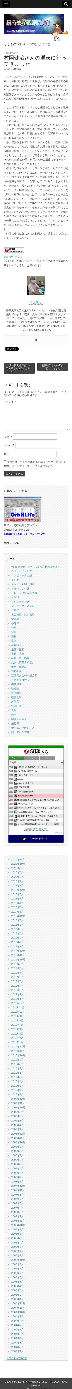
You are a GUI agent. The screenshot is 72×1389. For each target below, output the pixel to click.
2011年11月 (18, 1007)
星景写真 (16, 645)
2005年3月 (17, 1290)
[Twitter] (36, 340)
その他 (15, 579)
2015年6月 (17, 894)
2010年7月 (17, 1068)
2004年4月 (17, 1338)
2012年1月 (17, 998)
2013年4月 (17, 933)
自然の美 (16, 671)
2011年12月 (18, 1003)
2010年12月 (18, 1046)
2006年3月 (17, 1246)
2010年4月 (17, 1081)
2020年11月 (18, 859)
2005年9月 (17, 1264)
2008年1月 (17, 1181)
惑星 (13, 631)
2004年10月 (18, 1312)
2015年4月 (17, 902)
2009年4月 (17, 1125)
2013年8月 (17, 920)
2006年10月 (18, 1225)
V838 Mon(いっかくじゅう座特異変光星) (35, 566)
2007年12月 (18, 1185)
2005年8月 (17, 1268)
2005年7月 (17, 1272)
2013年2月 (17, 942)
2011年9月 (17, 1016)
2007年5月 (17, 1203)
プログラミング (20, 601)
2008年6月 (17, 1159)
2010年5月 (17, 1077)
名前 (8, 436)
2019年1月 (17, 885)
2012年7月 (17, 972)
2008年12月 (18, 1133)
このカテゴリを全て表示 (36, 829)
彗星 (13, 627)
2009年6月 (17, 1120)
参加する (59, 833)
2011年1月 (17, 1042)
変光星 (15, 618)
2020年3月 (17, 876)
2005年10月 (18, 1259)
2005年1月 (17, 1299)
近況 (13, 710)
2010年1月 (17, 1094)
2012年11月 (18, 955)
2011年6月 (17, 1029)
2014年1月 (17, 911)
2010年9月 (17, 1059)
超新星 (15, 701)
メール (9, 445)
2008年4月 (17, 1168)
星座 (13, 640)
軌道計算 (16, 706)
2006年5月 (17, 1238)
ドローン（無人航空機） (25, 592)
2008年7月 (17, 1155)
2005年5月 (17, 1281)
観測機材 (16, 692)
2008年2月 (17, 1177)
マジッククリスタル (23, 605)
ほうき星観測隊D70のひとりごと (39, 1382)
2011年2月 (17, 1037)
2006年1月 (17, 1255)
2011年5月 (17, 1033)
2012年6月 (17, 976)
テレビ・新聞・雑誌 (23, 584)
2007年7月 (17, 1198)
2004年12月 (18, 1303)
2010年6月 (17, 1072)
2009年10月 (18, 1107)
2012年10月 (18, 959)
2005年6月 (17, 1277)
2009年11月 (18, 1103)
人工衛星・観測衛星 (23, 614)
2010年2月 (17, 1090)
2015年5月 (17, 898)
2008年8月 (17, 1150)
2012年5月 (17, 981)
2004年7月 (17, 1325)
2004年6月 (17, 1329)
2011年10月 (18, 1011)
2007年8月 (17, 1194)
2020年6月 (17, 872)
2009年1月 (17, 1129)
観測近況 (16, 697)
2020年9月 (17, 868)
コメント (10, 401)
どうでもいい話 (20, 588)
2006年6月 (17, 1233)
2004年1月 (17, 1351)
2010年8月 (17, 1064)
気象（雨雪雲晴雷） (23, 662)
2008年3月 (17, 1172)
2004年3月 (17, 1342)
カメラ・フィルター (23, 570)
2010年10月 (18, 1055)
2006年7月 (17, 1229)
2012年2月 (17, 994)
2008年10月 (18, 1142)
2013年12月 (18, 916)
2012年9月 (17, 963)
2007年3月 (17, 1211)
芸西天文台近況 (11, 53)
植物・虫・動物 (20, 658)
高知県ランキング (13, 257)
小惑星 (15, 623)
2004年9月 (17, 1316)
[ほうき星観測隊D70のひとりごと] (36, 25)
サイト (7, 454)
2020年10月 (18, 863)
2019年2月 (17, 881)
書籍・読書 (17, 653)
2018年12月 (18, 889)
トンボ (15, 597)
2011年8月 (17, 1020)
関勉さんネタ (19, 719)
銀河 (13, 714)
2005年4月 (17, 1286)
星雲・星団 (17, 649)
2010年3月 (17, 1085)
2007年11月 (18, 1190)
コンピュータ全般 (21, 575)
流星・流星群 (19, 666)
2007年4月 (17, 1207)
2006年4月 (17, 1242)
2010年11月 (18, 1050)
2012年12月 (18, 950)
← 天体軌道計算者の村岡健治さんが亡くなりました (18, 368)
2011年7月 (17, 1024)
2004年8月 (17, 1320)
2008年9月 (17, 1146)
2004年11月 (18, 1307)
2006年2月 (17, 1251)
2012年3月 (17, 989)
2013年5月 (17, 929)
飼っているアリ (20, 732)
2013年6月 (17, 924)
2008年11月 (18, 1138)
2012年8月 (17, 968)
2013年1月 (17, 946)
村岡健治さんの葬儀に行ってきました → (54, 367)
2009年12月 (18, 1098)
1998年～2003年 (17, 1358)
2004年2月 (17, 1347)
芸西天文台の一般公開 (24, 675)
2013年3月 (17, 937)
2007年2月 (17, 1216)
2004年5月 (17, 1333)
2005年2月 (17, 1294)
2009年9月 (17, 1111)
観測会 (15, 688)
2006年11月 (18, 1220)
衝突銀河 (16, 684)
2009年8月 (17, 1116)
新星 (13, 636)
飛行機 (15, 723)
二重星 (15, 610)
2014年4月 (17, 907)
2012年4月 (17, 985)
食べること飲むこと (23, 727)
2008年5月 (17, 1164)
